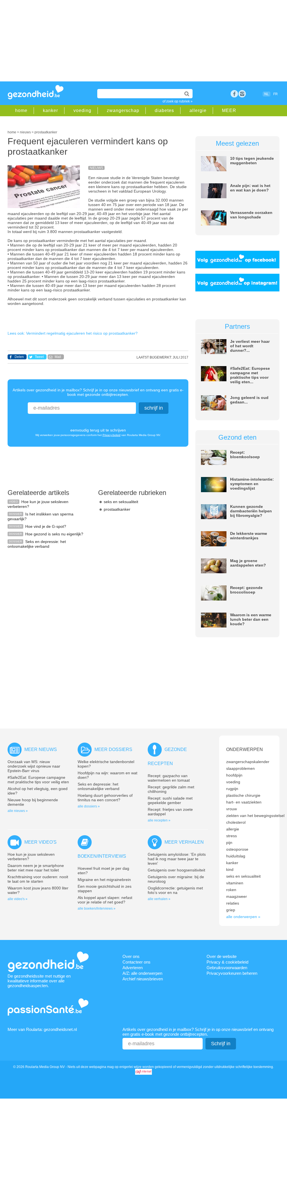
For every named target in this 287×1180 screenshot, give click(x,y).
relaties (232, 903)
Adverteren (132, 967)
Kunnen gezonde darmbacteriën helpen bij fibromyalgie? (251, 511)
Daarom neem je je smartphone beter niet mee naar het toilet (36, 867)
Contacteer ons (136, 962)
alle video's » (17, 899)
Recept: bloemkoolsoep (245, 454)
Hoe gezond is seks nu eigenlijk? (54, 534)
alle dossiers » (89, 806)
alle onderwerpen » (243, 916)
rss (242, 93)
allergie (198, 110)
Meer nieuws (40, 749)
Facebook (234, 93)
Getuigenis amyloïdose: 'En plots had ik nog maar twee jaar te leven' (177, 859)
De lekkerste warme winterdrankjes (248, 535)
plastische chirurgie (243, 795)
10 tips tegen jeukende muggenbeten (252, 160)
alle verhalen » (159, 899)
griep (230, 910)
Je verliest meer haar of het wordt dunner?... (250, 346)
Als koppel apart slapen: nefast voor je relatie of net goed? (105, 899)
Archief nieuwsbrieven (142, 978)
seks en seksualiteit (121, 501)
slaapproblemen (240, 768)
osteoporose (237, 849)
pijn (229, 842)
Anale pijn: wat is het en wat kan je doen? (250, 187)
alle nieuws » (18, 811)
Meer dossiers (113, 749)
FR (275, 94)
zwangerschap (123, 110)
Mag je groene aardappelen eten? (248, 562)
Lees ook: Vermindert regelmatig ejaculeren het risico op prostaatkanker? (73, 333)
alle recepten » (159, 820)
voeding (82, 110)
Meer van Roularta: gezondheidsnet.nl (42, 1029)
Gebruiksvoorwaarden (227, 967)
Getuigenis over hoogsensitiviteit (176, 870)
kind (229, 869)
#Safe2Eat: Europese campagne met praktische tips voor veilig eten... (250, 375)
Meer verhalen (184, 842)
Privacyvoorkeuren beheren (232, 973)
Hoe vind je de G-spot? (45, 526)
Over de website (222, 956)
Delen (19, 357)
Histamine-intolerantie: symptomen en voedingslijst (252, 483)
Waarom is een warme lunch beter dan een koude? (250, 619)
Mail (58, 357)
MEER (229, 110)
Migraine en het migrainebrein (104, 879)
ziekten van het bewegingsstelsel (255, 815)
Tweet (39, 357)
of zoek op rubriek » (178, 101)
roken (231, 889)
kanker (50, 110)
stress (231, 836)
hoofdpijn (234, 775)
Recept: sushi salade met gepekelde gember (170, 800)
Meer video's (40, 842)
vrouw (231, 809)
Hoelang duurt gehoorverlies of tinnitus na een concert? (105, 797)
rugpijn (232, 788)
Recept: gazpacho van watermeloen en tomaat (169, 777)
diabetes (164, 110)
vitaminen (234, 883)
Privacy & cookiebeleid (227, 962)
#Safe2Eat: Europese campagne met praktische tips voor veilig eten (38, 779)
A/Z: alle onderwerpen (142, 973)
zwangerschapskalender (247, 761)
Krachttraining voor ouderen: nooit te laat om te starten (38, 879)
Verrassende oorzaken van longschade (251, 214)
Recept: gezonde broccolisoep (246, 589)
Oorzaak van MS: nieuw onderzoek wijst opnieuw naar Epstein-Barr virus (34, 766)
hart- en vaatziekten (243, 802)
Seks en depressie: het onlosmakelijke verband (37, 544)
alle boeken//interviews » (96, 908)
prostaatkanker (117, 509)
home (21, 110)
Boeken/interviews (102, 856)
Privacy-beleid (112, 435)
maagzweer (236, 896)
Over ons (131, 956)
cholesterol (236, 822)
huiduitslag (235, 856)
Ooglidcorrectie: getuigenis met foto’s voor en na (175, 890)
